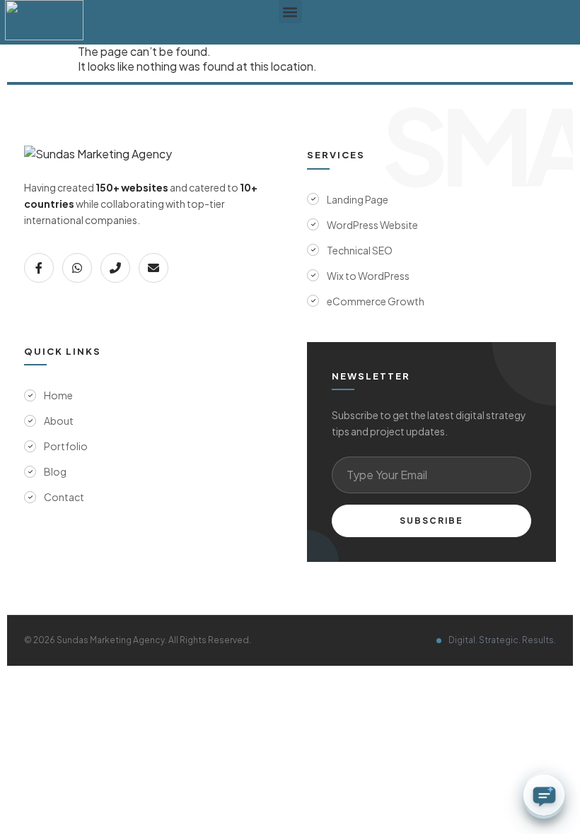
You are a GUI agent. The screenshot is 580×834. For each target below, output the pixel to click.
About (59, 420)
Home (58, 395)
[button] (290, 11)
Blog (55, 471)
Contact (64, 497)
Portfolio (66, 446)
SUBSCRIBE (431, 520)
